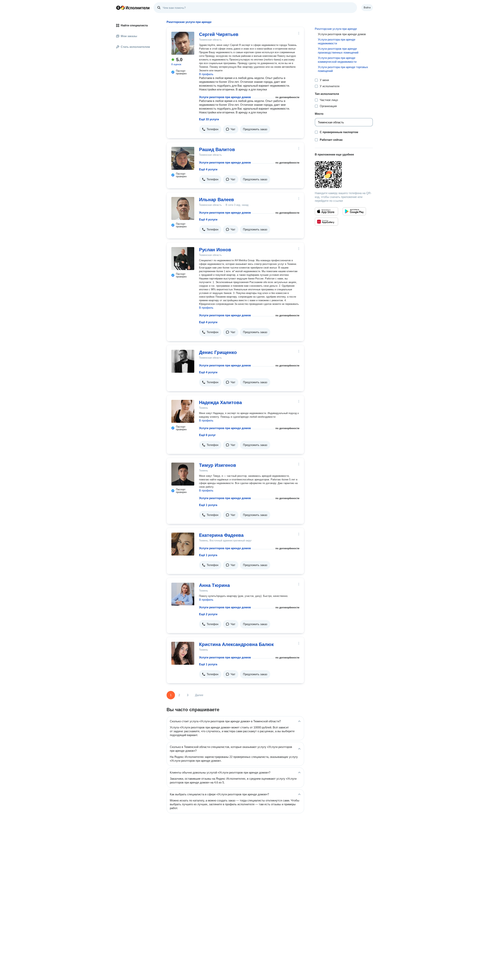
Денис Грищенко (218, 352)
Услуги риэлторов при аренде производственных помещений (338, 50)
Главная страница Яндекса (118, 8)
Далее (199, 695)
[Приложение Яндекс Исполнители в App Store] (326, 211)
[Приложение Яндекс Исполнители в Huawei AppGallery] (326, 222)
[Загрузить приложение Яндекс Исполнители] (344, 174)
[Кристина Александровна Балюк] (182, 653)
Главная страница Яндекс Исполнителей (133, 8)
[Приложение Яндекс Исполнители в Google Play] (354, 211)
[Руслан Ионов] (182, 258)
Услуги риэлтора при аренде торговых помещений (343, 68)
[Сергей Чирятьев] (182, 43)
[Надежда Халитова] (182, 411)
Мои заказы (129, 36)
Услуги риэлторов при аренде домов (225, 97)
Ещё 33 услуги (209, 119)
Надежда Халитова (220, 402)
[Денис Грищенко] (182, 361)
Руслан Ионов (215, 249)
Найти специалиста (134, 25)
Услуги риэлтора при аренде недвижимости (336, 41)
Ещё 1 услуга (208, 505)
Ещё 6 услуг (207, 435)
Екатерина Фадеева (221, 535)
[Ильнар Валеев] (182, 208)
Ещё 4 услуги (208, 169)
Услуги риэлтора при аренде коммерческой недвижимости (337, 59)
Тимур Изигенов (217, 465)
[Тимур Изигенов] (182, 474)
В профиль (206, 74)
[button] (210, 129)
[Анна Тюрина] (182, 594)
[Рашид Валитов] (182, 158)
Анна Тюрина (214, 585)
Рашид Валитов (217, 149)
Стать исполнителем (135, 46)
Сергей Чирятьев (218, 34)
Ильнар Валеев (216, 199)
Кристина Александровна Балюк (236, 644)
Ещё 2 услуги (208, 614)
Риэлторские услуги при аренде (336, 28)
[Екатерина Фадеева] (182, 544)
